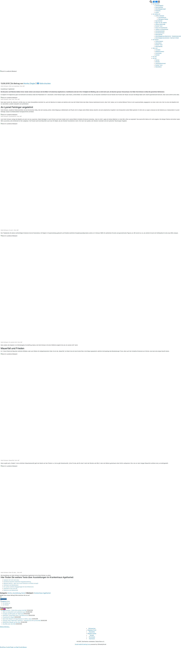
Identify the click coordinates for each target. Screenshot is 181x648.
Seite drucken (44, 83)
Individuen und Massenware (11, 585)
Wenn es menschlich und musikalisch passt (14, 612)
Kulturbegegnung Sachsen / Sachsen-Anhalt (167, 38)
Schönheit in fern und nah (10, 588)
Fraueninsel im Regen (8, 617)
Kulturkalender (159, 7)
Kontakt (157, 55)
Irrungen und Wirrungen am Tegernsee (13, 613)
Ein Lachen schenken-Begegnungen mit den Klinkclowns (19, 586)
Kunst (23, 593)
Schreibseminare (159, 32)
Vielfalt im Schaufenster (161, 29)
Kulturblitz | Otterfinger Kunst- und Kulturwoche (15, 615)
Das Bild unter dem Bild (9, 624)
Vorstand (157, 50)
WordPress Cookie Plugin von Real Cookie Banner (13, 647)
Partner (157, 60)
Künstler (157, 61)
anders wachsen (159, 15)
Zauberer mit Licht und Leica (11, 580)
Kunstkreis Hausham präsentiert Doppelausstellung (17, 581)
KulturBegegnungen (160, 9)
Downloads (158, 53)
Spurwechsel (158, 21)
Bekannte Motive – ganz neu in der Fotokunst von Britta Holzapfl (21, 583)
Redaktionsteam (159, 51)
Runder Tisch (158, 26)
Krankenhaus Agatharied (42, 593)
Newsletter (92, 632)
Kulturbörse (158, 43)
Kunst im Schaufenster (161, 27)
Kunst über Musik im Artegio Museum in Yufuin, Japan (17, 618)
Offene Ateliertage (160, 24)
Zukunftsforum (162, 17)
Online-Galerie (159, 41)
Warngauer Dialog (163, 19)
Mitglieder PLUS (92, 630)
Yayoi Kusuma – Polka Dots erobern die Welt (15, 610)
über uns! (155, 48)
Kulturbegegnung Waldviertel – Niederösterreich (168, 36)
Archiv (157, 12)
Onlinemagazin (159, 5)
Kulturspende (158, 34)
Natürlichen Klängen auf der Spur (12, 622)
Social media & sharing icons (83, 644)
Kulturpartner (91, 628)
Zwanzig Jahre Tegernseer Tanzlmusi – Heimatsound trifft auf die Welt (21, 620)
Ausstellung (17, 593)
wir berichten (156, 4)
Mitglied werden (92, 633)
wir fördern (156, 39)
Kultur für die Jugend (161, 22)
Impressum (92, 638)
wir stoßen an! (156, 14)
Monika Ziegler (29, 83)
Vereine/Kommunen (160, 63)
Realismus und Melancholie (11, 590)
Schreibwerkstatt (160, 31)
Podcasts (157, 10)
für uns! (155, 56)
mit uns (154, 58)
